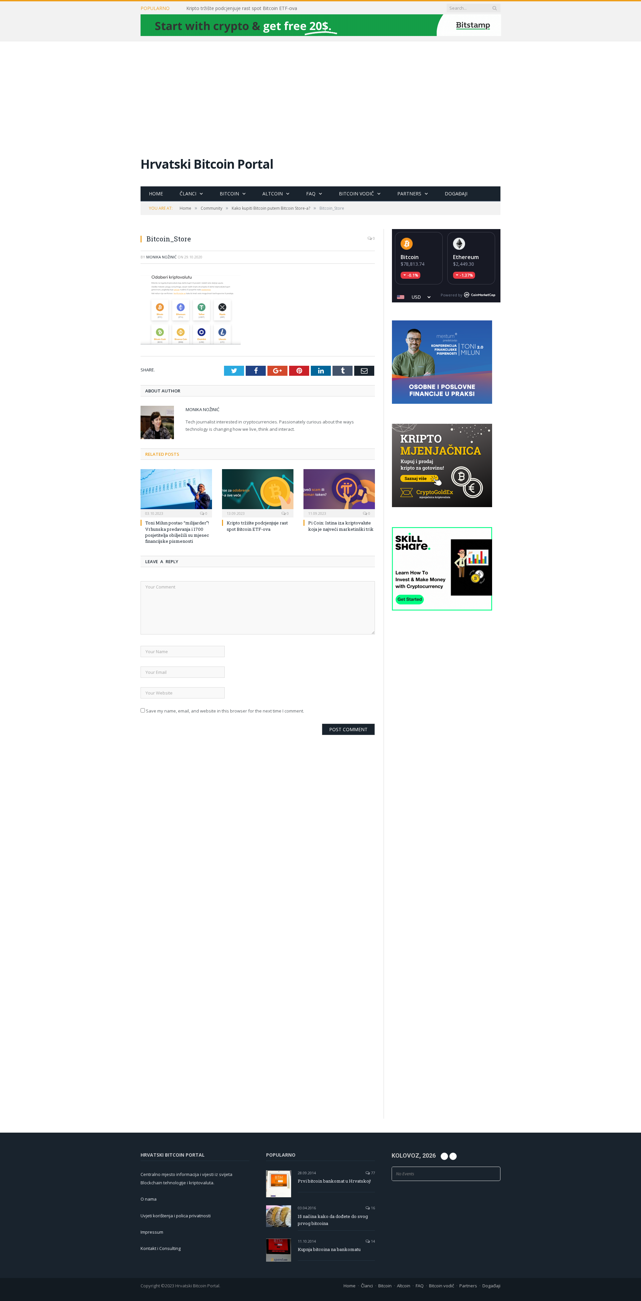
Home (156, 193)
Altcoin (272, 193)
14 (372, 1241)
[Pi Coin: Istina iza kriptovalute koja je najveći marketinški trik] (339, 492)
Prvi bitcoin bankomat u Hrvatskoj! (334, 1181)
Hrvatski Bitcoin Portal (207, 163)
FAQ (310, 193)
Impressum (152, 1232)
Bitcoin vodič (356, 193)
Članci (188, 193)
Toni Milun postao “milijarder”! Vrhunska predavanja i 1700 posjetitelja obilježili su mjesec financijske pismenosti (177, 532)
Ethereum (466, 257)
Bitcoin (229, 193)
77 (372, 1172)
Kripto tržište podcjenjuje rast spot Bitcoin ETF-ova (241, 8)
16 (372, 1207)
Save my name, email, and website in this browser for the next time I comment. (225, 711)
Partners (409, 193)
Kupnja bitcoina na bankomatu (329, 1249)
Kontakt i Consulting (161, 1248)
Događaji (456, 193)
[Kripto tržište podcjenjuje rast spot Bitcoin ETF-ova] (257, 492)
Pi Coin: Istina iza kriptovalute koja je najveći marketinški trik (341, 526)
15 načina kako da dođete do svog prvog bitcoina (333, 1219)
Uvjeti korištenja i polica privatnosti (176, 1216)
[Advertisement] (320, 91)
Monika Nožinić (161, 256)
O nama (149, 1199)
